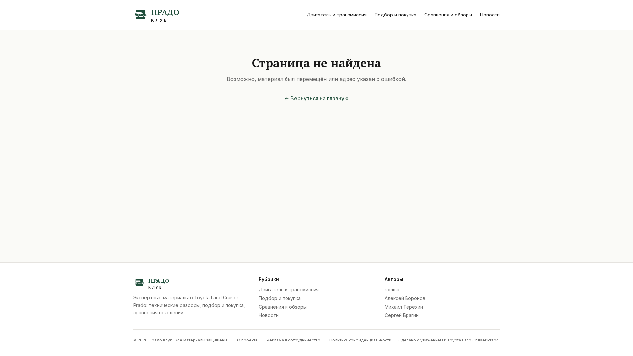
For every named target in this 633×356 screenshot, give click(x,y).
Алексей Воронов (405, 298)
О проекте (247, 340)
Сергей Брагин (402, 315)
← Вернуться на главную (316, 98)
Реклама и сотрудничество (293, 340)
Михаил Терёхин (404, 307)
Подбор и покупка (395, 14)
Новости (490, 14)
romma (392, 289)
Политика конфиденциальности (360, 340)
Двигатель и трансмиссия (337, 14)
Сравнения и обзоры (448, 14)
